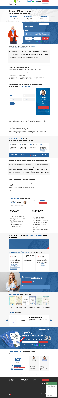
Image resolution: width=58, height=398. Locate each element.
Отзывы (36, 4)
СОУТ (44, 7)
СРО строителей (11, 380)
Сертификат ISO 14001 (41, 264)
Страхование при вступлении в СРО (15, 267)
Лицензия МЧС (32, 7)
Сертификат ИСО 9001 (24, 380)
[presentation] (7, 320)
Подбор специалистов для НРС (14, 264)
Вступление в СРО (13, 7)
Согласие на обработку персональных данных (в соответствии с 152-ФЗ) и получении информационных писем (30, 41)
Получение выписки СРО (13, 268)
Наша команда (25, 4)
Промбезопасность (25, 7)
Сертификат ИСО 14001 (25, 381)
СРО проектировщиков (12, 381)
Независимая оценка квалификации (15, 265)
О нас (21, 4)
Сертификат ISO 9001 (41, 263)
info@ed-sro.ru (23, 1)
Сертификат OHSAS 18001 (41, 265)
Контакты (47, 7)
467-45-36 (38, 1)
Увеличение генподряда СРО (14, 266)
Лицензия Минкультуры (38, 7)
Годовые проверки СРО (13, 269)
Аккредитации (31, 4)
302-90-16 (16, 202)
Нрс (18, 7)
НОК (20, 7)
